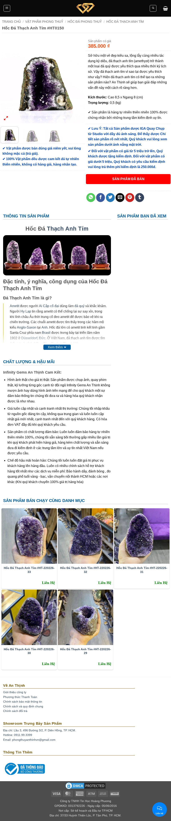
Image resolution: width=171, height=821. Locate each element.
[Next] (78, 80)
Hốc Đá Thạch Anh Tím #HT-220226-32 (85, 569)
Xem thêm (55, 347)
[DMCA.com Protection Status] (85, 787)
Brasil (46, 332)
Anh (44, 327)
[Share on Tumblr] (139, 197)
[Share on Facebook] (100, 197)
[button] (7, 8)
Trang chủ (11, 21)
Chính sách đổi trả (15, 711)
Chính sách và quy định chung (23, 706)
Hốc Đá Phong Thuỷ (85, 21)
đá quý (79, 306)
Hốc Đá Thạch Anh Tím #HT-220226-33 (29, 569)
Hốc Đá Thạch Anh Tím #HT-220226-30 (29, 651)
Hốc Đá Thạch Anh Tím (125, 21)
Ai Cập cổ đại (49, 306)
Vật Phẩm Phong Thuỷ (44, 21)
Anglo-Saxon (26, 327)
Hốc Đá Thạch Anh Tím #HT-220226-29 (85, 651)
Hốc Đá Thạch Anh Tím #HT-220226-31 (141, 569)
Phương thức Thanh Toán (20, 697)
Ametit (14, 306)
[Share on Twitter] (110, 197)
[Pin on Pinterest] (129, 197)
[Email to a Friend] (120, 197)
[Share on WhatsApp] (90, 197)
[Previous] (7, 80)
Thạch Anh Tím (67, 228)
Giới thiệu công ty (14, 692)
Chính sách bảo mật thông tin (22, 701)
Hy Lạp (25, 311)
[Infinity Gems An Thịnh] (85, 8)
